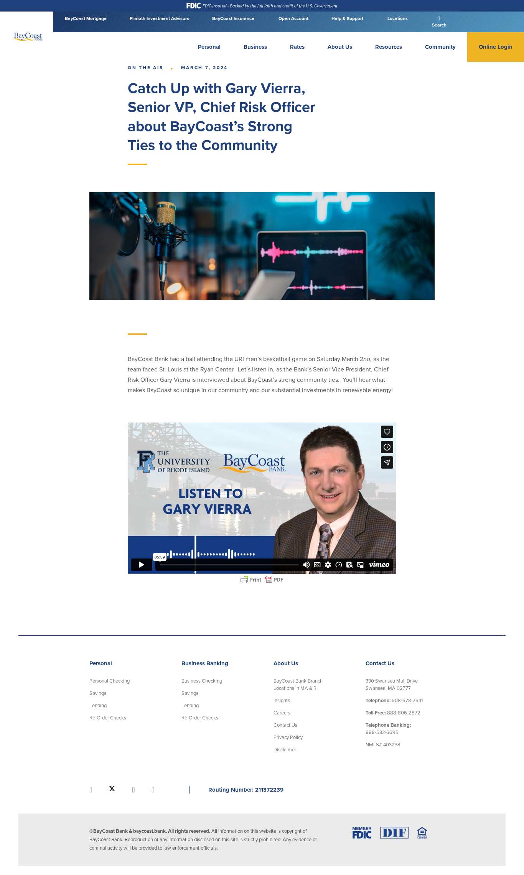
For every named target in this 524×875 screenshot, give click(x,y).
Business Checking (201, 681)
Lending (98, 706)
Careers (282, 713)
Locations (397, 18)
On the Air (146, 67)
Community (440, 46)
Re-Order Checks (107, 718)
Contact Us (285, 725)
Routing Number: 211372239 (245, 789)
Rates (297, 46)
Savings (97, 693)
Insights (282, 701)
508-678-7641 (394, 701)
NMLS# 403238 (383, 745)
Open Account (292, 18)
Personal (209, 46)
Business (255, 46)
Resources (388, 46)
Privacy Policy (288, 737)
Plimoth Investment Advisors (159, 18)
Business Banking (204, 663)
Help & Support (347, 18)
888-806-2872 (393, 713)
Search (439, 25)
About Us (340, 46)
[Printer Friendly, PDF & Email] (262, 579)
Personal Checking (109, 681)
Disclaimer (285, 750)
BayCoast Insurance (233, 18)
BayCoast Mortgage (86, 18)
